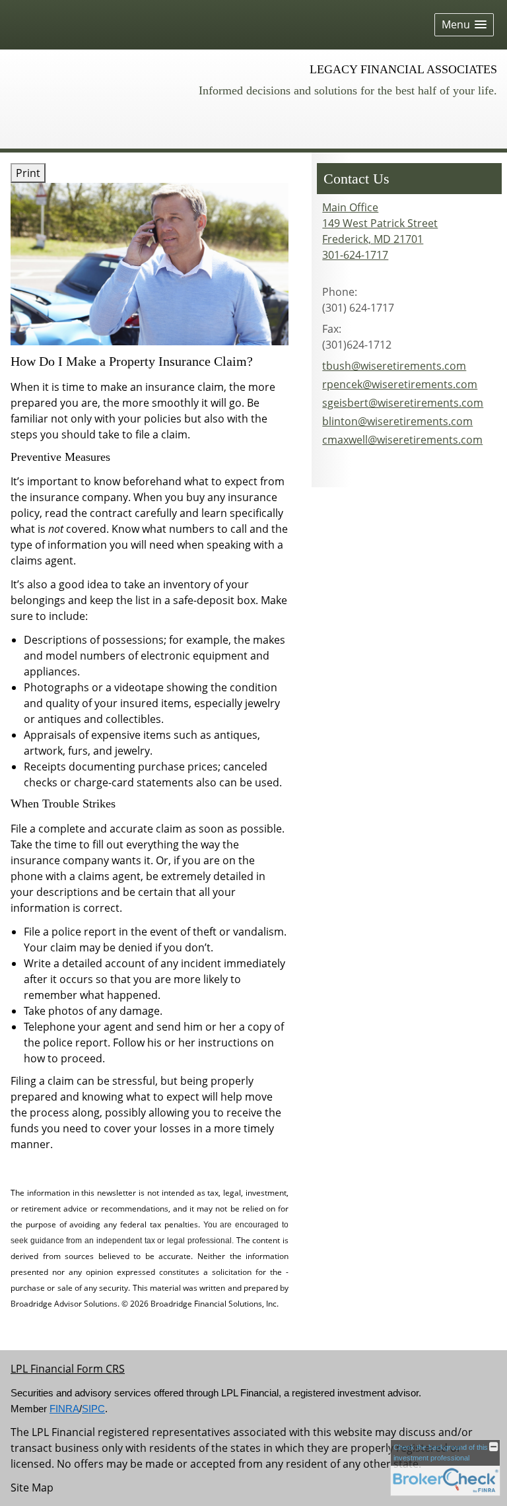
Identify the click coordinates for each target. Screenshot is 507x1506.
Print (28, 173)
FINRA (64, 1409)
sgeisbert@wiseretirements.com (402, 402)
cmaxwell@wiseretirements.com (402, 439)
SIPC (93, 1409)
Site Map (32, 1487)
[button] (464, 24)
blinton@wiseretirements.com (397, 421)
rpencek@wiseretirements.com (399, 384)
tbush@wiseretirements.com (394, 366)
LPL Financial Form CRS (68, 1368)
